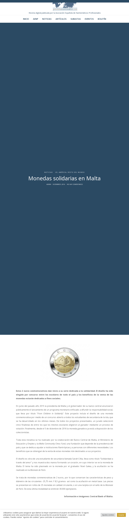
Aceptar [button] (121, 515)
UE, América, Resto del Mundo (70, 172)
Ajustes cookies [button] (108, 515)
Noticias (48, 172)
